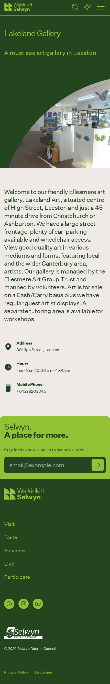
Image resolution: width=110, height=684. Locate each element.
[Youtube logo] (38, 604)
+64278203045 (31, 391)
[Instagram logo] (23, 604)
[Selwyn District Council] (23, 643)
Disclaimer (43, 672)
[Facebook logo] (9, 604)
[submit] (98, 465)
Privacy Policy (16, 672)
